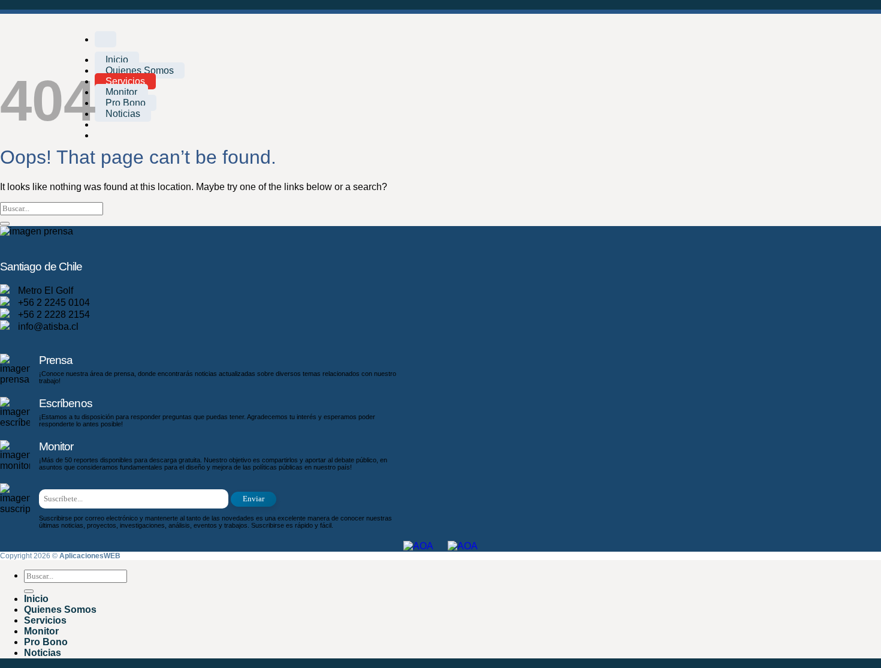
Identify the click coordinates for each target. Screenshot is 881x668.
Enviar (253, 499)
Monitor (121, 92)
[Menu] (105, 39)
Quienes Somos (139, 70)
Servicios (125, 81)
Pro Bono (125, 103)
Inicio (116, 60)
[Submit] (5, 223)
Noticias (122, 114)
